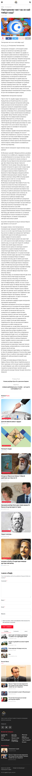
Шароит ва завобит (5, 768)
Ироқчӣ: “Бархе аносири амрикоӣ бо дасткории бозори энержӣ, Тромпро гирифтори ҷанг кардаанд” (18, 685)
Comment (4, 581)
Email (3, 607)
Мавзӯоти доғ (15, 738)
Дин (10, 654)
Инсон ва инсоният (14, 735)
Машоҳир (24, 734)
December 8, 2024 (5, 536)
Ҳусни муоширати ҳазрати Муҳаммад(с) (19, 692)
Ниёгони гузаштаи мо (25, 737)
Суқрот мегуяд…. (6, 534)
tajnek (6, 772)
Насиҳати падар (6, 449)
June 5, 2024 (4, 15)
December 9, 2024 (5, 509)
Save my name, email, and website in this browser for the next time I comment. (16, 621)
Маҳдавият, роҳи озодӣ (15, 740)
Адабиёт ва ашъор (4, 735)
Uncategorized (8, 6)
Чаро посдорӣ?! (26, 740)
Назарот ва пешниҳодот (19, 768)
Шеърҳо (24, 742)
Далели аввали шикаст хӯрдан (11, 421)
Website (3, 613)
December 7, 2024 (5, 565)
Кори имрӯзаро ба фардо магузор (18, 648)
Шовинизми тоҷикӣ (8, 678)
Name (3, 600)
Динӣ (2, 738)
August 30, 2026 (12, 688)
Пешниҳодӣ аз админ (6, 769)
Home (2, 6)
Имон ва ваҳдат (5, 740)
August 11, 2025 (5, 423)
